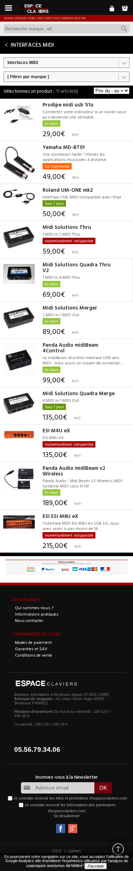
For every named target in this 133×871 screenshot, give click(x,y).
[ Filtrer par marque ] (28, 76)
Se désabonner (67, 816)
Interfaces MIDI (22, 62)
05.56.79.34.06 (37, 749)
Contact (74, 851)
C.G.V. (57, 851)
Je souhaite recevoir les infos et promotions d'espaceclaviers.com (70, 798)
